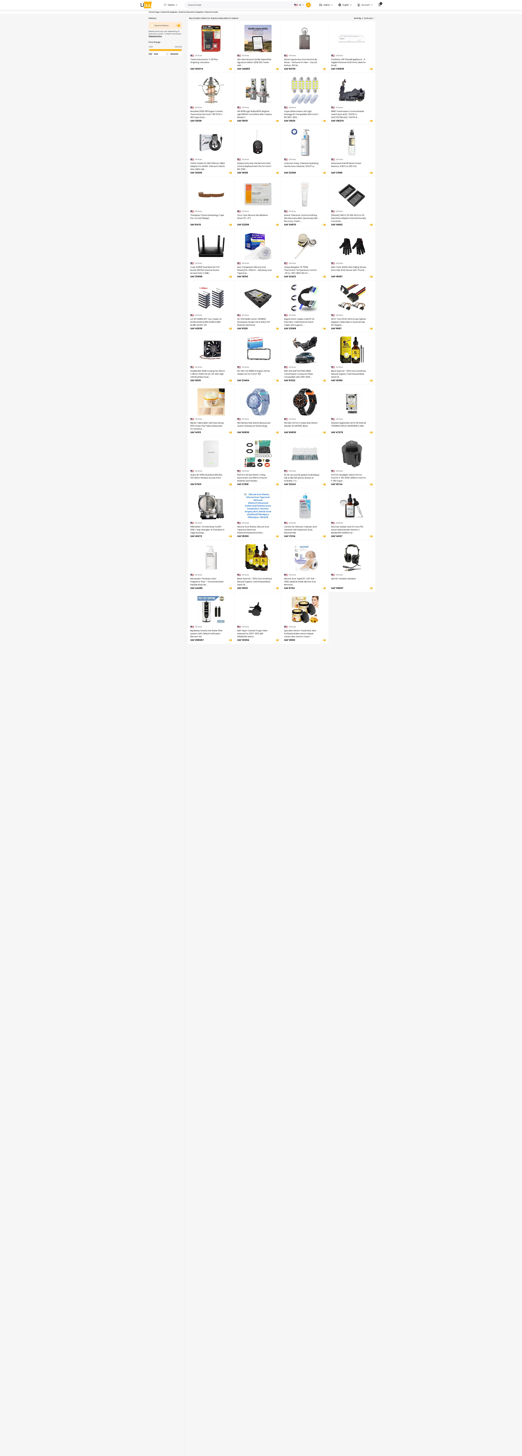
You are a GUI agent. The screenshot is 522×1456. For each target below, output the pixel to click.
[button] (326, 5)
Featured (368, 18)
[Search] (308, 5)
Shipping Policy (155, 36)
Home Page (154, 12)
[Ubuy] (146, 5)
